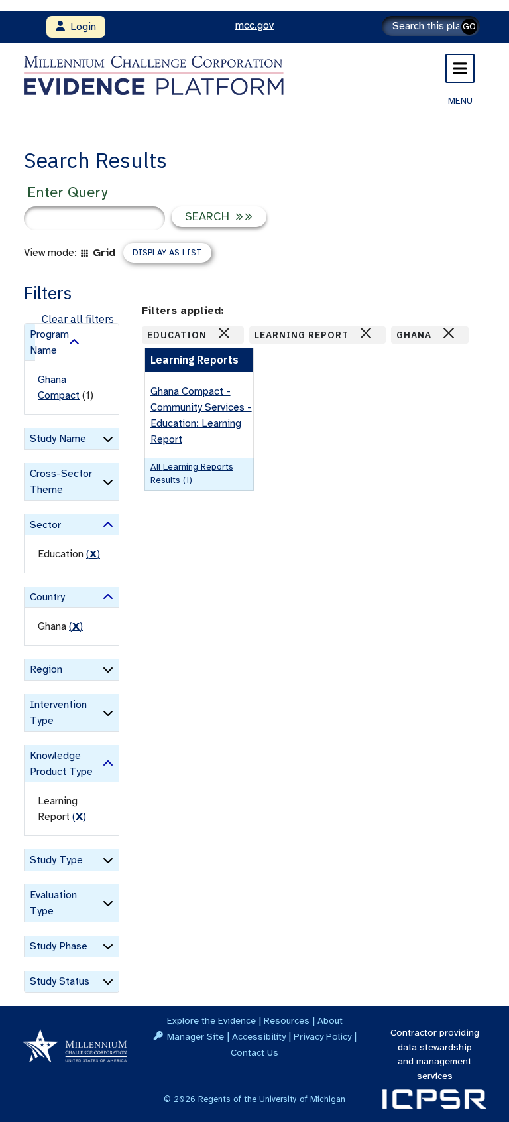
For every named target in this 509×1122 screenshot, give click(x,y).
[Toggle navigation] (460, 68)
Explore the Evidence (211, 1020)
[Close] (224, 333)
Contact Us (254, 1052)
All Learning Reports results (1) (191, 473)
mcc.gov (254, 25)
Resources (287, 1020)
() (93, 554)
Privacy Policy (322, 1036)
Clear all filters (78, 319)
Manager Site (195, 1036)
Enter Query (67, 192)
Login (80, 26)
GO (469, 26)
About (330, 1020)
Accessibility (259, 1036)
